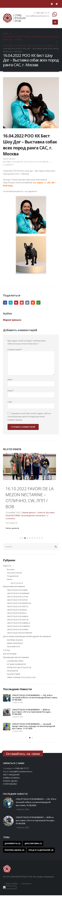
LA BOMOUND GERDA (15, 661)
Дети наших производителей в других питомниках (27, 636)
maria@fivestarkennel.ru (20, 771)
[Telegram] (57, 4)
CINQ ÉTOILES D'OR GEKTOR (17, 619)
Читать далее (11, 528)
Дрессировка (33, 843)
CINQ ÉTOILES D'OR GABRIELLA (18, 623)
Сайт (10, 401)
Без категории (9, 653)
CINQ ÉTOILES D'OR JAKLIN (17, 610)
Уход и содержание (40, 850)
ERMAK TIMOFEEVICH (15, 643)
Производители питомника (33, 515)
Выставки (7, 162)
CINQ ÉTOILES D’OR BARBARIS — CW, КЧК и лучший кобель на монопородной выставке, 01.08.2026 (35, 697)
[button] (55, 22)
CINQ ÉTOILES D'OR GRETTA (17, 606)
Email (22, 303)
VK (27, 303)
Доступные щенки (17, 583)
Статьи (6, 650)
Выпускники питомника (14, 586)
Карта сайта (12, 883)
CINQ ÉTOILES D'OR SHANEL (17, 590)
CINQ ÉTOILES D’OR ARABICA (17, 616)
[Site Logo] (14, 17)
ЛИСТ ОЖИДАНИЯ (11, 774)
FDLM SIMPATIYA (13, 646)
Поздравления (13, 576)
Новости (41, 512)
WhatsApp (38, 303)
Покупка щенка (14, 850)
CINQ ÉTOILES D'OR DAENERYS (18, 626)
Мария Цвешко (9, 159)
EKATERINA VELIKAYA (15, 640)
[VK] (52, 4)
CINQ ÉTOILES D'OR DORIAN (17, 629)
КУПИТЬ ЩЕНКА (10, 781)
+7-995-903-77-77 (21, 768)
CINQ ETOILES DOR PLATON (17, 596)
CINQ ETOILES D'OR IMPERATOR (19, 603)
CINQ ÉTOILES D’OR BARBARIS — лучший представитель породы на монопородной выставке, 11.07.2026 (33, 726)
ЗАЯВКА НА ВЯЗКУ (11, 777)
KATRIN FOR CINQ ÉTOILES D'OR (19, 667)
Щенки (9, 579)
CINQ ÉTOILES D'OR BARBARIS (18, 593)
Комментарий (15, 349)
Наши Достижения (14, 573)
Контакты (26, 883)
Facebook (5, 303)
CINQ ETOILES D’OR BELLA (16, 613)
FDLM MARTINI (17, 162)
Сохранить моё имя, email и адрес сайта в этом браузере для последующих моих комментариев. (29, 416)
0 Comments (8, 165)
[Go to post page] (31, 479)
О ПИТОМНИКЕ (10, 784)
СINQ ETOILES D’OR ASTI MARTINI (35, 162)
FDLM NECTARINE (13, 515)
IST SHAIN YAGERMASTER (16, 664)
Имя (10, 379)
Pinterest (16, 303)
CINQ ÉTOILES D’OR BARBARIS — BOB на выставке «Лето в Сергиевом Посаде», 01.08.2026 (31, 711)
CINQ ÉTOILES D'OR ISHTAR (17, 600)
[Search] (56, 546)
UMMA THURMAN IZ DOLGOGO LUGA (21, 677)
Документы (12, 843)
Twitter (11, 303)
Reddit (33, 303)
